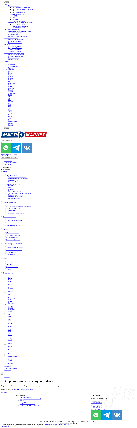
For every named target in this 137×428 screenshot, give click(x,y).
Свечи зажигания (13, 58)
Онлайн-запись (5, 426)
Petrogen (10, 101)
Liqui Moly (11, 83)
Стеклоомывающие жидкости (17, 36)
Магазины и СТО (25, 397)
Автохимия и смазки (11, 38)
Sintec (10, 110)
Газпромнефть (12, 121)
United (10, 115)
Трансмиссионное (14, 66)
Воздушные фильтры (15, 48)
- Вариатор (15, 19)
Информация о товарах (27, 404)
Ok (68, 424)
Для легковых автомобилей (17, 177)
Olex (9, 100)
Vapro (10, 116)
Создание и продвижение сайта (65, 423)
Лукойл (10, 123)
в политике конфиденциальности (55, 424)
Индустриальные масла (15, 196)
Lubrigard (11, 88)
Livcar (10, 85)
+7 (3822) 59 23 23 (96, 407)
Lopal (10, 86)
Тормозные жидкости (15, 33)
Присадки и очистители (15, 39)
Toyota (10, 113)
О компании (8, 161)
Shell (9, 108)
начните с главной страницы (23, 389)
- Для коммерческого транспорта (22, 9)
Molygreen (11, 93)
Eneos (10, 73)
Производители (9, 69)
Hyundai (10, 78)
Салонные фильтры (14, 49)
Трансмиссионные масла (16, 14)
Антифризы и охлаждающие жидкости (20, 31)
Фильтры (7, 44)
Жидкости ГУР (13, 34)
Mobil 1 (10, 91)
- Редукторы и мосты (18, 21)
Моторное (11, 64)
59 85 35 (6, 156)
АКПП (10, 187)
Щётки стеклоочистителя (16, 54)
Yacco (10, 118)
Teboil (10, 111)
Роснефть (11, 125)
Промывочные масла (15, 198)
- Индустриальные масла (20, 26)
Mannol (10, 90)
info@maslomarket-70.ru (98, 409)
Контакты (7, 164)
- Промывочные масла (19, 28)
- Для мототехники (18, 11)
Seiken (10, 106)
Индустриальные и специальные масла (20, 22)
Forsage (10, 76)
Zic (9, 120)
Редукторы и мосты (14, 191)
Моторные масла (13, 6)
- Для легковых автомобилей (21, 7)
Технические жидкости (11, 29)
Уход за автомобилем (15, 43)
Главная (7, 377)
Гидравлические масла (15, 195)
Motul (10, 95)
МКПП (10, 186)
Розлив (6, 61)
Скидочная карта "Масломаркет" (30, 399)
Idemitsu (10, 80)
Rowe (10, 103)
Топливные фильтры (14, 51)
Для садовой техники (15, 182)
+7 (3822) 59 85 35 (96, 403)
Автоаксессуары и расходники (14, 53)
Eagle (10, 71)
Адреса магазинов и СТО (9, 154)
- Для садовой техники (19, 12)
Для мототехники (13, 180)
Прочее (10, 68)
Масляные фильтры (14, 46)
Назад (7, 2)
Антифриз (11, 63)
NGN (10, 96)
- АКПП (14, 17)
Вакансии (4, 392)
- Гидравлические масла (19, 24)
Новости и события (10, 162)
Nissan (10, 98)
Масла (6, 4)
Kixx (9, 81)
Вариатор (11, 189)
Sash (9, 105)
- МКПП (14, 16)
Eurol (9, 74)
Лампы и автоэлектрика (15, 56)
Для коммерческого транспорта (18, 178)
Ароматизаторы (13, 59)
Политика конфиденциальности (30, 405)
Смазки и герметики (14, 41)
